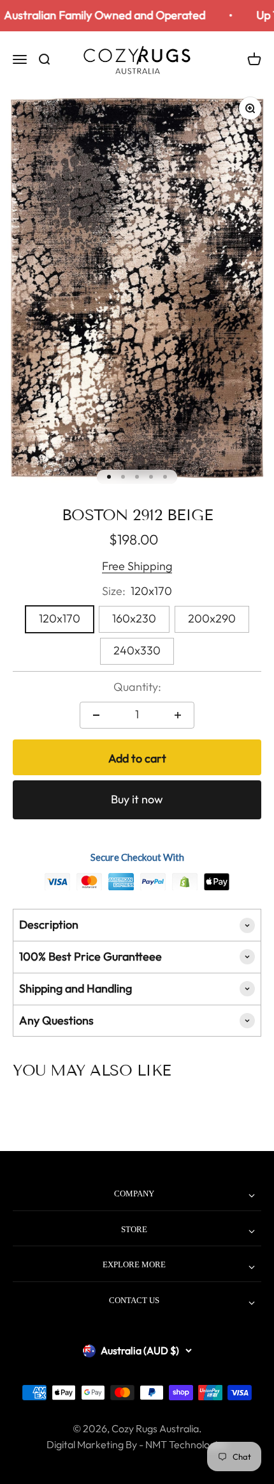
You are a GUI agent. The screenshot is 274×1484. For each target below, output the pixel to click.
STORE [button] (134, 1229)
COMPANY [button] (134, 1193)
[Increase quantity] (178, 715)
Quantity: (137, 686)
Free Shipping (137, 566)
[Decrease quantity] (96, 715)
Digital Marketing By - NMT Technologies (137, 1444)
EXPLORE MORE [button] (134, 1264)
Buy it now (137, 799)
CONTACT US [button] (134, 1300)
